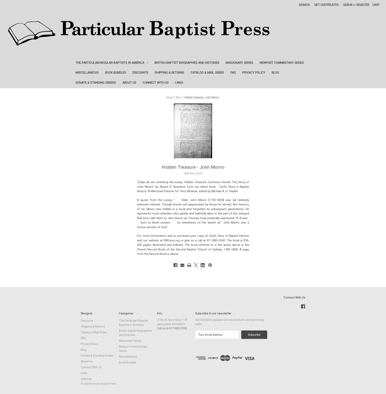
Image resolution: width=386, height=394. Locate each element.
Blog (275, 72)
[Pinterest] (210, 265)
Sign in (347, 4)
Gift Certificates (326, 4)
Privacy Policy (253, 72)
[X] (196, 265)
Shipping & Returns (169, 72)
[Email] (182, 265)
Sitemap (86, 379)
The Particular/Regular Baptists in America (110, 63)
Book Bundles (115, 72)
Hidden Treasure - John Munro (193, 167)
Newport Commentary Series (282, 63)
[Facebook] (175, 265)
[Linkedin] (203, 265)
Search (304, 4)
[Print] (189, 265)
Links (179, 82)
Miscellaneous (87, 72)
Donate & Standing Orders (96, 82)
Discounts (140, 72)
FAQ (233, 72)
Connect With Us (156, 82)
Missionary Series (239, 63)
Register (362, 4)
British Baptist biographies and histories (187, 63)
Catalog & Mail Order (207, 72)
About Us (129, 82)
